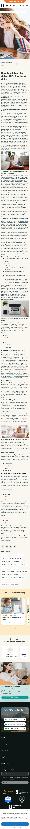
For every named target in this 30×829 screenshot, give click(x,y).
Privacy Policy (18, 827)
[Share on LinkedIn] (6, 546)
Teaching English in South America (10, 568)
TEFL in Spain (14, 577)
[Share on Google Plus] (2, 546)
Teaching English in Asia (7, 564)
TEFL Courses (5, 577)
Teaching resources (6, 574)
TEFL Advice (16, 574)
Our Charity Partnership (15, 558)
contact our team (20, 422)
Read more (6, 623)
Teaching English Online (21, 571)
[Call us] (23, 5)
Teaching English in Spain (8, 571)
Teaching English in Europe (21, 564)
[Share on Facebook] (15, 546)
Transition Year (5, 584)
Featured (13, 555)
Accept (15, 824)
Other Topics (5, 558)
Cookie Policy (12, 827)
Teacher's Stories (6, 561)
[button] (28, 810)
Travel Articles (14, 584)
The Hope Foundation (15, 581)
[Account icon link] (20, 5)
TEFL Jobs (21, 577)
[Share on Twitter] (11, 546)
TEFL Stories (5, 581)
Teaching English (16, 561)
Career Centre (5, 555)
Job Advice (20, 555)
